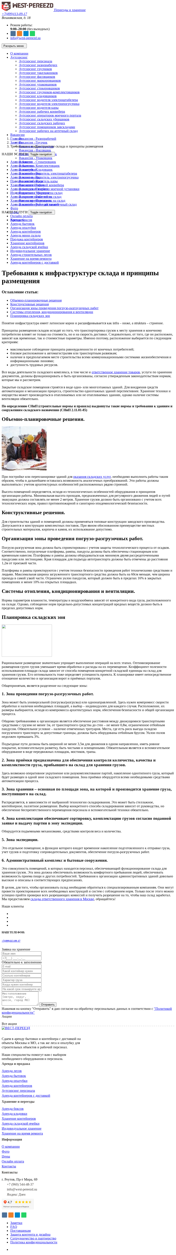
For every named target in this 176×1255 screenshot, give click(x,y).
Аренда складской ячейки (29, 189)
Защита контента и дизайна (30, 1234)
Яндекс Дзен (16, 1194)
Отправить (48, 1004)
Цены (6, 1156)
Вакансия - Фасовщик (35, 150)
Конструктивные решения (29, 304)
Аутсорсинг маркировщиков (40, 80)
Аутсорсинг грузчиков (35, 69)
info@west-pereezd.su (25, 38)
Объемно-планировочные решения (36, 300)
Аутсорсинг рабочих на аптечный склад (48, 131)
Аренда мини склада (25, 177)
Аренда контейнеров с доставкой (34, 204)
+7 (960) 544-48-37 (20, 1184)
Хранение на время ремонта (31, 200)
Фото (14, 208)
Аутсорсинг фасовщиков (37, 76)
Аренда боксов (21, 162)
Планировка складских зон (30, 316)
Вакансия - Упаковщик (35, 158)
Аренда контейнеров (25, 173)
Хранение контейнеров (27, 185)
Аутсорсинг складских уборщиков (44, 119)
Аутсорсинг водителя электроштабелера (48, 100)
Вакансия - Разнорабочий (37, 138)
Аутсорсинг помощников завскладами (47, 127)
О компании (19, 53)
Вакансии (17, 135)
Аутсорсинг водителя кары (39, 107)
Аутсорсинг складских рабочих (42, 123)
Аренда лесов (12, 1071)
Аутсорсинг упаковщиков (38, 84)
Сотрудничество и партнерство (33, 1238)
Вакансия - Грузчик (33, 142)
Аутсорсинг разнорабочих (38, 65)
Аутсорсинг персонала (35, 61)
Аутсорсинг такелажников (38, 73)
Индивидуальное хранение (30, 193)
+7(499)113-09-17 (14, 14)
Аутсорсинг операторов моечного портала (50, 115)
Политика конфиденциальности (33, 1242)
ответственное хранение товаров (116, 372)
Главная (16, 138)
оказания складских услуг (92, 476)
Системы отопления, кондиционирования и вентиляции (51, 312)
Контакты (9, 1166)
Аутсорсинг (19, 57)
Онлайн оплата (21, 216)
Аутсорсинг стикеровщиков (39, 88)
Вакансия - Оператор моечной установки (49, 189)
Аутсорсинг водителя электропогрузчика (49, 104)
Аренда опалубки (23, 169)
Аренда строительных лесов (31, 196)
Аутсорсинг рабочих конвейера (42, 111)
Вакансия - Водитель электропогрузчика (49, 177)
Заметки (16, 142)
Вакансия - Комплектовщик (39, 166)
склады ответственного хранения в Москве (62, 899)
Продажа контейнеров (26, 181)
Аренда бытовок (22, 166)
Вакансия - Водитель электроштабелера (48, 173)
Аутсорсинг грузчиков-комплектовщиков (49, 92)
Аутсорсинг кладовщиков (38, 96)
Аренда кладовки (14, 1113)
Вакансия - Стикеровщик (37, 162)
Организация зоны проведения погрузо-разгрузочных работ (54, 308)
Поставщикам (20, 1230)
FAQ (13, 1227)
